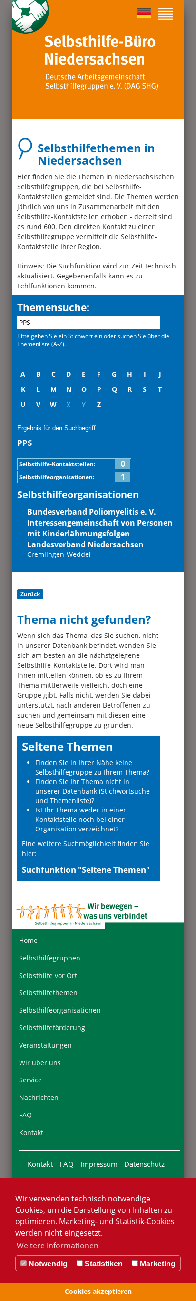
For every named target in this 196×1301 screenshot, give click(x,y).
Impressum (99, 1164)
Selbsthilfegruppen (49, 957)
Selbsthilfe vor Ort (48, 975)
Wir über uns (40, 1062)
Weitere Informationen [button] (57, 1245)
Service (30, 1079)
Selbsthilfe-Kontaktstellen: (72, 464)
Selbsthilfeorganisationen (60, 1010)
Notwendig (47, 1264)
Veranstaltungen (45, 1045)
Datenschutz (144, 1164)
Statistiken (103, 1264)
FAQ (25, 1114)
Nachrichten (39, 1097)
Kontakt (31, 1132)
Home (28, 940)
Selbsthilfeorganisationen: (72, 477)
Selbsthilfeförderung (52, 1027)
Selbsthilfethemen (48, 992)
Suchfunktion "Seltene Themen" (86, 869)
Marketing (157, 1264)
